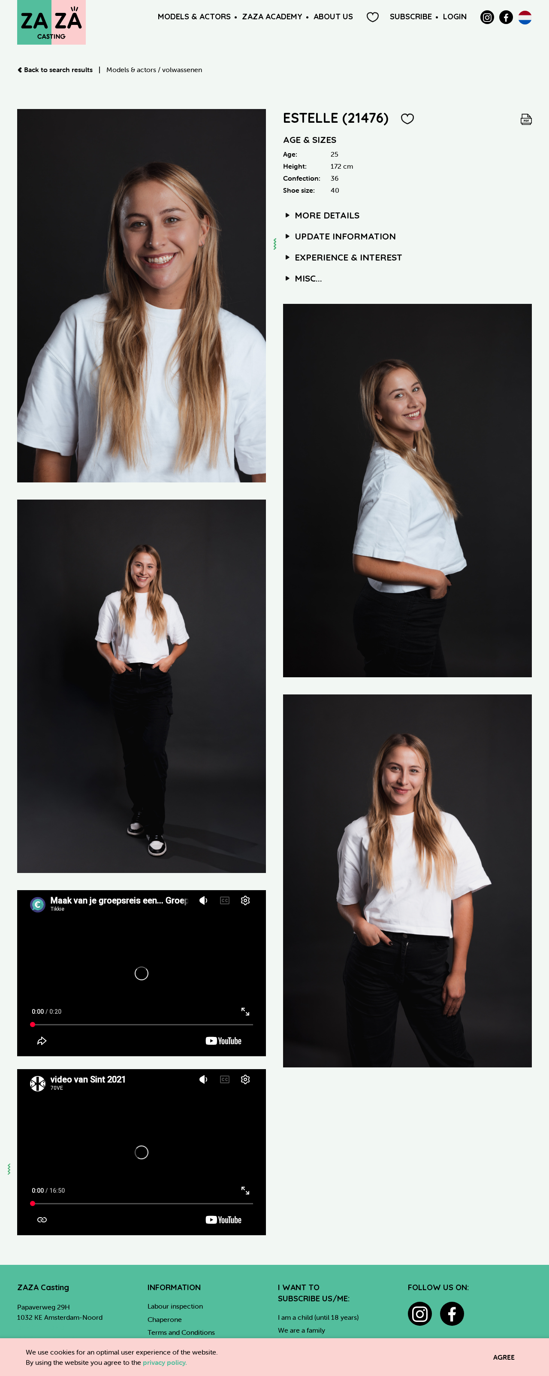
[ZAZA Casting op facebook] (452, 1314)
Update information (344, 236)
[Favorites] (373, 17)
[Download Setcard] (526, 117)
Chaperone (165, 1319)
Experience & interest (347, 257)
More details (325, 215)
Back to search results (58, 69)
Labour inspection (175, 1306)
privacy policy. (165, 1362)
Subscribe (411, 16)
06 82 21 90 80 (40, 1327)
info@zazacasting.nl (47, 1338)
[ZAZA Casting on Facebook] (506, 17)
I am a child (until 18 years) (318, 1317)
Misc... (307, 278)
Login (455, 16)
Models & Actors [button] (194, 16)
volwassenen (182, 69)
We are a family (301, 1330)
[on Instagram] (487, 17)
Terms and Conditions (181, 1332)
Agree (504, 1357)
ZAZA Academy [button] (272, 16)
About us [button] (333, 16)
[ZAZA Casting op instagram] (420, 1314)
